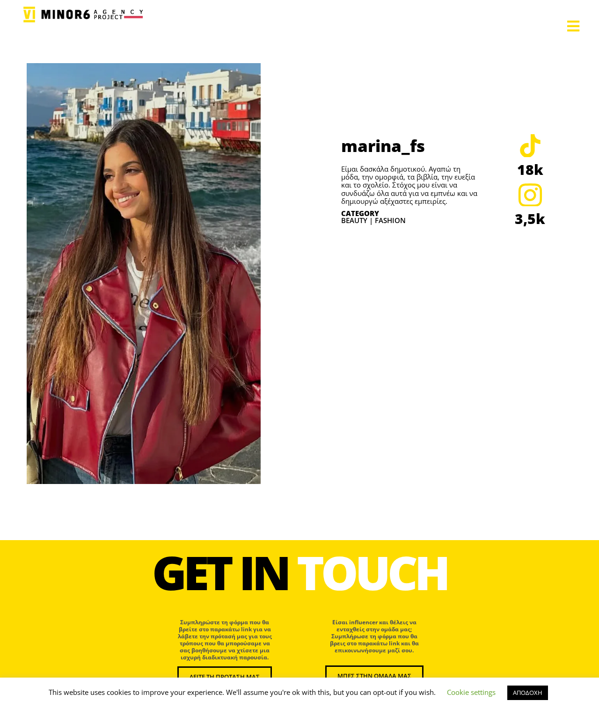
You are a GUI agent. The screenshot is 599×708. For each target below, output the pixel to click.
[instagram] (530, 194)
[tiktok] (530, 145)
